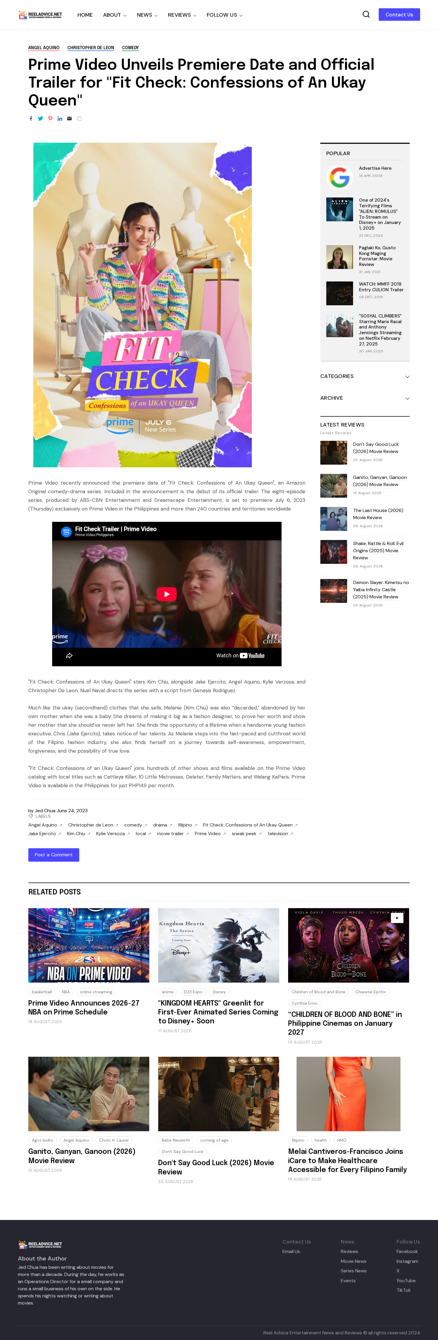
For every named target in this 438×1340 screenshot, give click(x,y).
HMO (342, 1140)
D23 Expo (193, 992)
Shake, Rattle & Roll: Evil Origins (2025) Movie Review (378, 550)
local (141, 833)
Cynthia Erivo (305, 1003)
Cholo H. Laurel (113, 1140)
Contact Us (399, 14)
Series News (354, 1271)
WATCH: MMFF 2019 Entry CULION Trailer (381, 287)
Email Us (291, 1251)
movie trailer (170, 833)
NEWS (145, 14)
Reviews (349, 1251)
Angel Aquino (44, 48)
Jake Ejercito (42, 833)
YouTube (406, 1280)
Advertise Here (375, 168)
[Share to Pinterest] (50, 119)
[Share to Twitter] (40, 119)
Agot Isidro (42, 1140)
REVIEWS (179, 14)
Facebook (407, 1251)
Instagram (407, 1261)
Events (348, 1280)
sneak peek (244, 833)
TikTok (404, 1290)
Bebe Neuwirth (176, 1140)
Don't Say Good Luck (183, 1151)
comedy (130, 48)
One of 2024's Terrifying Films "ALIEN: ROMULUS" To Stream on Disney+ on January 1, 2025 (380, 214)
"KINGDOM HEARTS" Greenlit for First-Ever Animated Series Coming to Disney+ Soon (218, 1012)
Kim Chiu (76, 833)
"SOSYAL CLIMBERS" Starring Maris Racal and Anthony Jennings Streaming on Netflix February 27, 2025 (380, 330)
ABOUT (112, 14)
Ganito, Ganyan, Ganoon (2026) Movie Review (380, 481)
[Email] (69, 119)
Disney (219, 992)
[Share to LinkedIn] (60, 119)
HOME (85, 14)
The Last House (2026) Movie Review (378, 514)
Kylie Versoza (110, 833)
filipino (185, 825)
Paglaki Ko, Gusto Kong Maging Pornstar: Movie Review (377, 256)
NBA (66, 992)
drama (160, 825)
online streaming (96, 992)
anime (168, 992)
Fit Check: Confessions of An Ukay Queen (248, 825)
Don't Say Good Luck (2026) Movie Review (376, 448)
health (321, 1140)
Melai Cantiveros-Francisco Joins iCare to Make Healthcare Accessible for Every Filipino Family (347, 1161)
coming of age (214, 1140)
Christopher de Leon (90, 48)
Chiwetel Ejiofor (370, 992)
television (278, 833)
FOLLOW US (222, 14)
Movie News (353, 1261)
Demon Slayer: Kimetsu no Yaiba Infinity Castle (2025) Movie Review (381, 589)
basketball (42, 992)
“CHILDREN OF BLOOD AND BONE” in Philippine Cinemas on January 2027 (345, 1023)
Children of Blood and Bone (318, 992)
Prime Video (208, 833)
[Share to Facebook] (31, 119)
